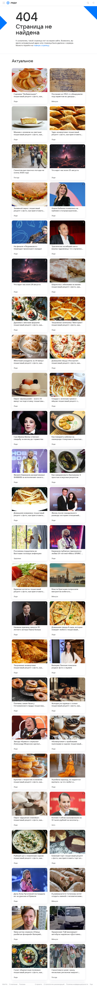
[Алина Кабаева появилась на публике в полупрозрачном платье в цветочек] (67, 200)
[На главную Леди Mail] (13, 3)
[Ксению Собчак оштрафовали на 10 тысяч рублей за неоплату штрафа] (67, 809)
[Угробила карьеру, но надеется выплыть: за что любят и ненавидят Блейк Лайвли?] (67, 771)
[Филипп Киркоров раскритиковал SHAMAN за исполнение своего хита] (29, 467)
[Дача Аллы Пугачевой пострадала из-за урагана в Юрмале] (29, 886)
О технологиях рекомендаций (54, 984)
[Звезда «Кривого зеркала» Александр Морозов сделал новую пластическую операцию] (29, 733)
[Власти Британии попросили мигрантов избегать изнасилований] (67, 581)
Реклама (22, 984)
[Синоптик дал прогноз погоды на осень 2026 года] (29, 162)
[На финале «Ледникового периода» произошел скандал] (29, 238)
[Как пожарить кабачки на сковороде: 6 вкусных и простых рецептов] (67, 429)
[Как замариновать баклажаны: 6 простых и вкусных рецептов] (67, 467)
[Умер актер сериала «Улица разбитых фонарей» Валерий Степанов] (29, 924)
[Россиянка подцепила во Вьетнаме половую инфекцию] (29, 543)
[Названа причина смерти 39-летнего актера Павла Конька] (29, 619)
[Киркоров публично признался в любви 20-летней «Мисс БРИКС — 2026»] (67, 543)
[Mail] (8, 3)
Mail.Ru (4, 984)
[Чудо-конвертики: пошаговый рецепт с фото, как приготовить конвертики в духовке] (67, 124)
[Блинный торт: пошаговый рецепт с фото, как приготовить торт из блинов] (67, 848)
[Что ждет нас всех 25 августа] (67, 162)
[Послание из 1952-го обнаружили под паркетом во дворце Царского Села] (67, 86)
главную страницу (41, 45)
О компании (13, 984)
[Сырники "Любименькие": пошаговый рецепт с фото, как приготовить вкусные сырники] (29, 86)
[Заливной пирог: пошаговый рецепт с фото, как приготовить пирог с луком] (29, 200)
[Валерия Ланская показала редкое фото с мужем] (67, 657)
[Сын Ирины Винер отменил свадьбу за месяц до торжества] (29, 429)
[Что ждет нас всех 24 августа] (29, 276)
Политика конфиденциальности (77, 984)
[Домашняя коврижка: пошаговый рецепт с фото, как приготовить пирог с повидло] (29, 505)
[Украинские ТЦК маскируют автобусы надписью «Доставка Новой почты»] (67, 924)
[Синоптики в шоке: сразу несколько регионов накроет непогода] (67, 962)
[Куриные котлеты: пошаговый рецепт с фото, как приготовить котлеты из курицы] (29, 581)
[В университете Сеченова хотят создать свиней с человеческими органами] (67, 886)
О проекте (38, 984)
